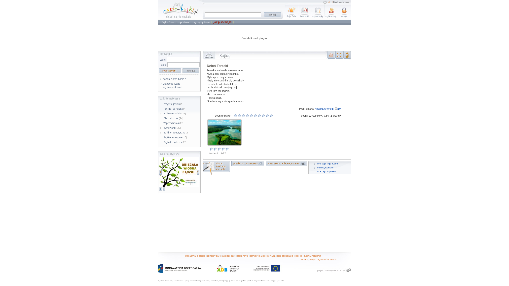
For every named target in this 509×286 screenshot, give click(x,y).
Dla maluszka (173, 118)
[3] (243, 116)
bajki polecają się (285, 256)
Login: (162, 59)
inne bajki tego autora (327, 163)
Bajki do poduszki (174, 142)
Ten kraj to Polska (174, 108)
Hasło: (162, 65)
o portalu (201, 256)
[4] (247, 116)
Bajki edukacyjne (175, 137)
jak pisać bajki (228, 256)
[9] (267, 116)
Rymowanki (172, 127)
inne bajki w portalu (326, 171)
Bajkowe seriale (174, 113)
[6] (255, 116)
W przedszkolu (173, 123)
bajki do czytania (302, 256)
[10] (271, 116)
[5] (251, 116)
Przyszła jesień (173, 104)
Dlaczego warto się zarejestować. (173, 85)
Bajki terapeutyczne (176, 132)
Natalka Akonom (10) (328, 108)
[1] (235, 116)
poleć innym (242, 256)
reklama (304, 259)
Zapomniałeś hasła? (174, 78)
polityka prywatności (319, 259)
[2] (239, 116)
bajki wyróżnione (325, 167)
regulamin (316, 256)
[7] (259, 116)
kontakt (333, 259)
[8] (263, 116)
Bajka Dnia (190, 256)
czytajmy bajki (214, 256)
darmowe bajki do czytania (262, 256)
